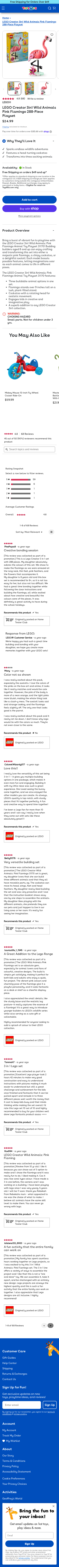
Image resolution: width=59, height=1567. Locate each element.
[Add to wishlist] (52, 35)
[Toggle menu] (3, 8)
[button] (50, 1325)
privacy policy (20, 1414)
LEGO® (6, 102)
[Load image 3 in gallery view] (44, 88)
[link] (8, 434)
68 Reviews (28, 434)
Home (5, 18)
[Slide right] (55, 89)
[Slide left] (3, 89)
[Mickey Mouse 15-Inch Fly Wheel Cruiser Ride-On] (24, 365)
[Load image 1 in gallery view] (14, 88)
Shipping (5, 127)
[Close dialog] (53, 1506)
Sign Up (50, 1404)
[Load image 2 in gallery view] (29, 88)
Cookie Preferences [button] (13, 1478)
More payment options (29, 216)
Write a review (35, 99)
